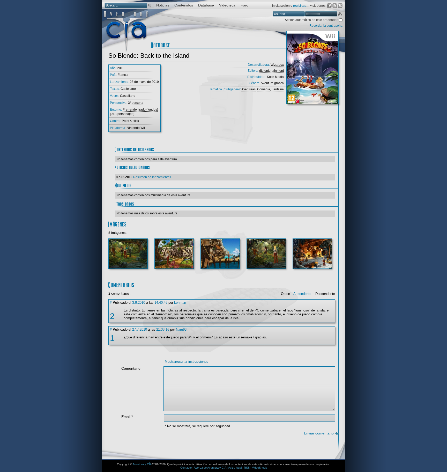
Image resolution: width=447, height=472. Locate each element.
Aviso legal (235, 467)
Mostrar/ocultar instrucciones (186, 362)
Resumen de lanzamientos (152, 177)
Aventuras (248, 89)
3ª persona (135, 103)
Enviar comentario (319, 433)
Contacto (186, 467)
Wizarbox (277, 65)
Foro (244, 5)
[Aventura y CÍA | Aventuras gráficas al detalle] (126, 51)
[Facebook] (329, 5)
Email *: (127, 417)
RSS (247, 467)
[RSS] (340, 5)
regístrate (299, 6)
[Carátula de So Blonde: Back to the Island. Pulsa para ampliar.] (312, 69)
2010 (120, 68)
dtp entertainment (271, 70)
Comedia (263, 89)
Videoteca (227, 5)
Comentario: (131, 368)
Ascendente (302, 294)
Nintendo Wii (136, 128)
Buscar (149, 5)
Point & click (130, 121)
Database (206, 5)
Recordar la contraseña (325, 25)
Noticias (162, 5)
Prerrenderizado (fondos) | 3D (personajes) (134, 112)
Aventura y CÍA (141, 464)
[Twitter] (334, 5)
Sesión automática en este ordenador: (312, 20)
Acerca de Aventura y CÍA (210, 467)
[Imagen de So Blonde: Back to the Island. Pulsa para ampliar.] (128, 256)
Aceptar (339, 14)
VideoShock (259, 467)
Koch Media (275, 77)
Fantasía (278, 89)
